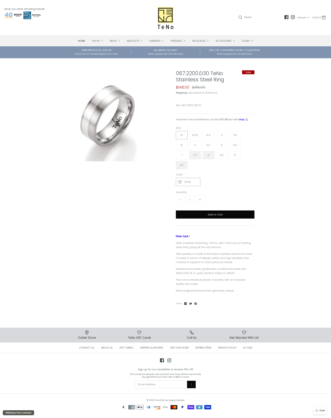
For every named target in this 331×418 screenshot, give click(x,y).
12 (181, 145)
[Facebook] (286, 17)
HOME (81, 41)
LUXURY (247, 41)
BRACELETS (135, 41)
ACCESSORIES (225, 41)
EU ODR (247, 347)
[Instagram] (293, 17)
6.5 (235, 145)
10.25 (195, 135)
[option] (107, 115)
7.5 (195, 155)
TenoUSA (159, 400)
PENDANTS (178, 41)
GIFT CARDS (126, 347)
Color (179, 174)
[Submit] (191, 384)
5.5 (208, 145)
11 (221, 135)
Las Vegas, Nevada (174, 400)
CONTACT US (86, 347)
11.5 (235, 135)
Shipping (181, 92)
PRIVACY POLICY (227, 347)
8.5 (222, 155)
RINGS (115, 41)
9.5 (181, 165)
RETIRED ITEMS (203, 347)
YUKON (97, 41)
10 (181, 135)
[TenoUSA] (165, 17)
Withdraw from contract (18, 412)
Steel (187, 182)
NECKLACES (200, 41)
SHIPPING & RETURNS (151, 347)
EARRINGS (156, 41)
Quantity (181, 192)
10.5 (208, 135)
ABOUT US (107, 347)
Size (178, 128)
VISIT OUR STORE (179, 347)
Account (302, 17)
